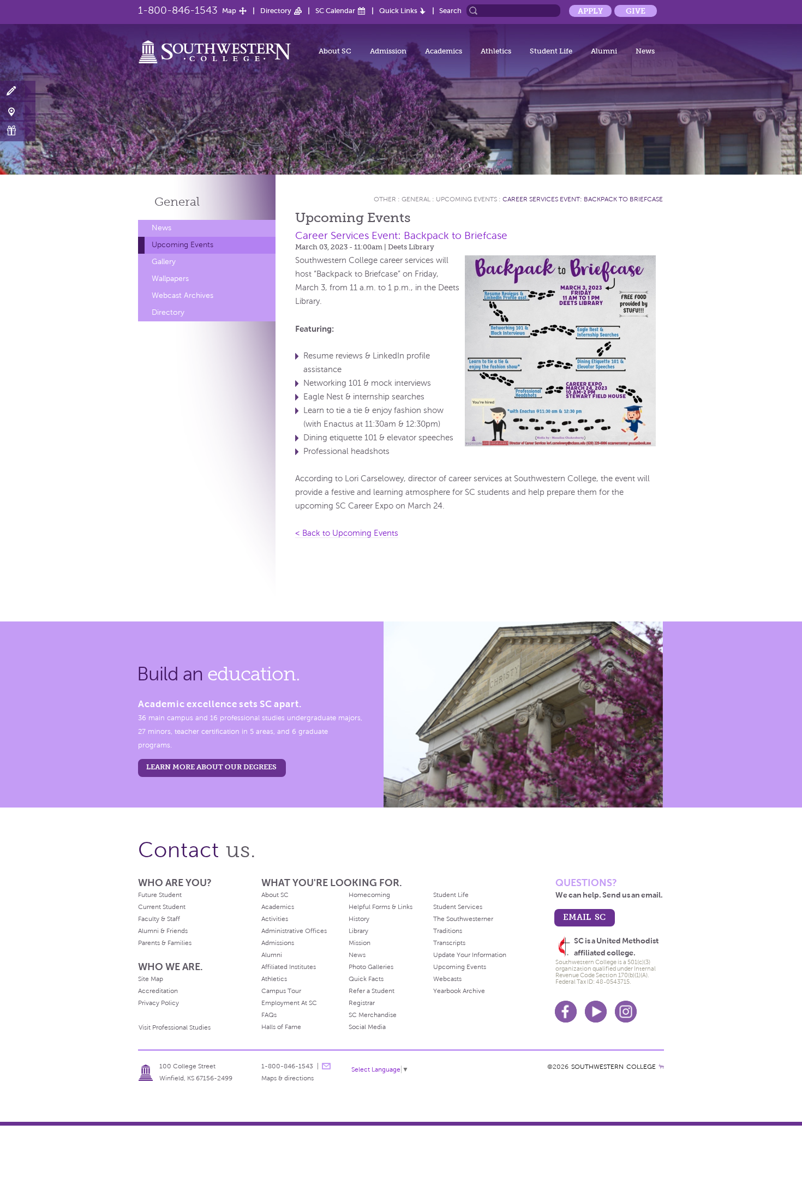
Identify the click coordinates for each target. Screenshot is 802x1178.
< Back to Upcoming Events (346, 533)
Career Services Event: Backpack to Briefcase (582, 199)
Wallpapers (170, 278)
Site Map (150, 979)
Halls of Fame (281, 1027)
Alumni (604, 51)
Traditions (447, 931)
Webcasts (447, 979)
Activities (274, 919)
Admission (388, 51)
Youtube (596, 1011)
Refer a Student (371, 991)
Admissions (277, 943)
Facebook (566, 1011)
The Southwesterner (463, 919)
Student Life (551, 51)
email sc (584, 917)
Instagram (626, 1011)
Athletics (496, 51)
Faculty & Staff (159, 919)
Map (229, 11)
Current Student (161, 907)
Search (450, 11)
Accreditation (158, 991)
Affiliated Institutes (288, 967)
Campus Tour (281, 991)
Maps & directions (287, 1078)
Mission (359, 943)
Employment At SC (289, 1003)
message (326, 1066)
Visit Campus (17, 111)
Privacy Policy (158, 1003)
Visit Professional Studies (175, 1027)
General (177, 201)
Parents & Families (164, 943)
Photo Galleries (371, 967)
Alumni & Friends (163, 931)
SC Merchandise (373, 1015)
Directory (275, 11)
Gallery (164, 262)
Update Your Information (469, 955)
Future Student (160, 895)
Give (635, 11)
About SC (335, 51)
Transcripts (449, 943)
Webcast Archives (182, 295)
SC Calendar (335, 11)
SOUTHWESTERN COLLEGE (613, 1067)
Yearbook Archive (459, 991)
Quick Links (398, 11)
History (359, 919)
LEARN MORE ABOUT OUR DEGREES (211, 767)
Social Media (367, 1027)
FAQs (269, 1015)
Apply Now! (17, 91)
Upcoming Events (182, 245)
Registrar (362, 1003)
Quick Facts (366, 979)
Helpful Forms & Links (380, 907)
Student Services (457, 907)
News (645, 51)
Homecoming (369, 895)
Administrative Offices (294, 931)
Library (358, 931)
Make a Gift (17, 130)
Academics (443, 51)
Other (385, 199)
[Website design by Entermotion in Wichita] (661, 1067)
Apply (590, 11)
